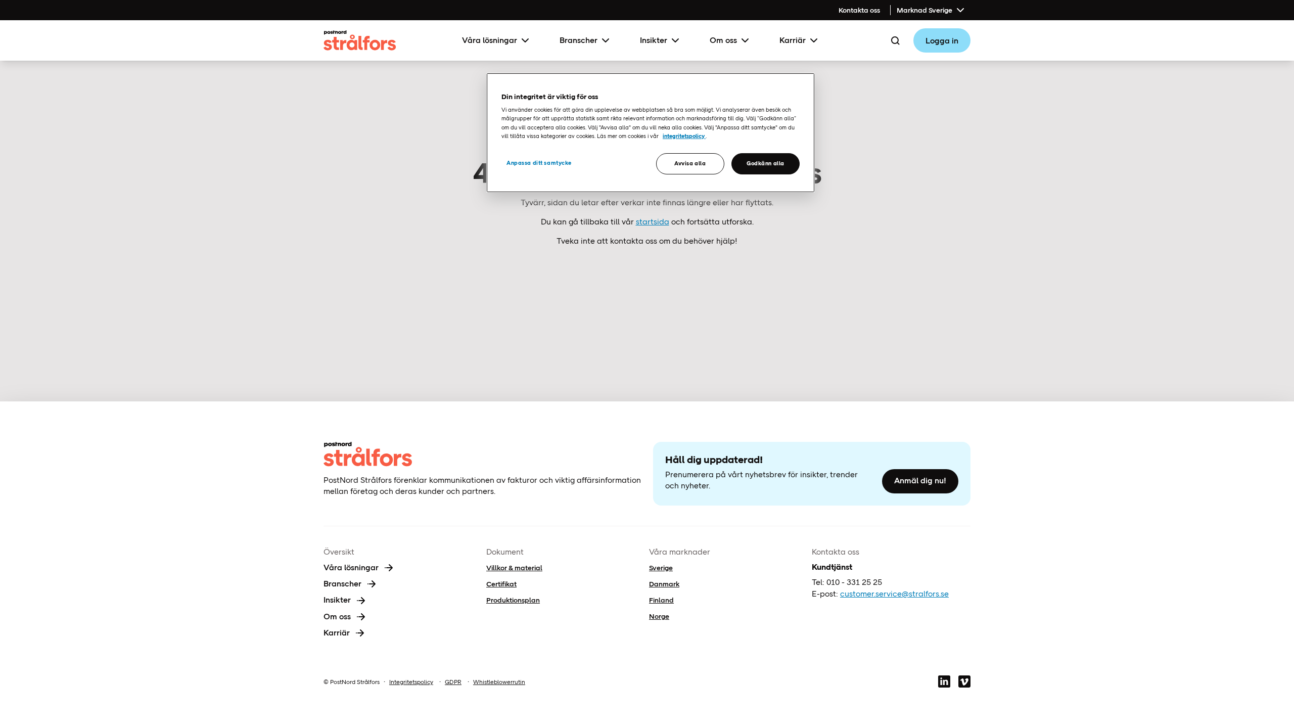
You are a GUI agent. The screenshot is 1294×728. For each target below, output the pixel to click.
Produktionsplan (513, 600)
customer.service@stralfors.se (894, 594)
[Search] (895, 40)
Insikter (653, 40)
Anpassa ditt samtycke (539, 162)
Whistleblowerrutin (499, 682)
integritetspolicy (684, 136)
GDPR (453, 682)
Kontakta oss (859, 10)
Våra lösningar (489, 40)
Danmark (664, 584)
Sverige (661, 568)
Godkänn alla (765, 163)
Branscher (578, 40)
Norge (659, 616)
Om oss (723, 40)
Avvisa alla (690, 163)
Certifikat (501, 584)
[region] (650, 133)
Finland (661, 600)
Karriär (792, 40)
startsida (652, 221)
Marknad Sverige (924, 10)
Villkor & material (514, 568)
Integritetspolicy (411, 682)
